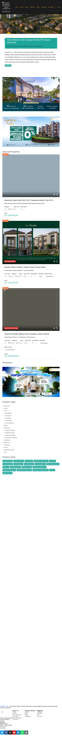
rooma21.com (4, 706)
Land (5, 419)
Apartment (7, 454)
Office (5, 434)
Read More (8, 74)
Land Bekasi (8, 422)
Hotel (5, 417)
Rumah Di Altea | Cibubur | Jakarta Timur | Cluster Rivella (24, 276)
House (6, 456)
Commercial (6, 415)
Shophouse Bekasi (10, 439)
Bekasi (38, 7)
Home (16, 7)
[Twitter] (2, 732)
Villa (5, 461)
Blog (59, 7)
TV (55, 7)
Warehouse (7, 449)
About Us (15, 710)
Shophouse (7, 437)
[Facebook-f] (6, 732)
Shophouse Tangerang (11, 446)
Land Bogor (8, 424)
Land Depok (8, 427)
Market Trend (27, 55)
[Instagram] (10, 732)
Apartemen (44, 7)
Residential (6, 451)
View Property (31, 197)
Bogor (26, 7)
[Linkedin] (18, 732)
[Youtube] (14, 732)
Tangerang (32, 7)
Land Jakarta (8, 429)
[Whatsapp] (22, 732)
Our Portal (2, 728)
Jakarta (21, 7)
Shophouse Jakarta (10, 444)
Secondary (50, 7)
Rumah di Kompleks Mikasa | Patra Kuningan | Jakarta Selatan (26, 343)
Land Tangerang (9, 432)
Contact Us (3, 727)
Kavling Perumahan (9, 459)
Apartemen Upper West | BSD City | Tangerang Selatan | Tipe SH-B (28, 209)
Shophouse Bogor (10, 441)
